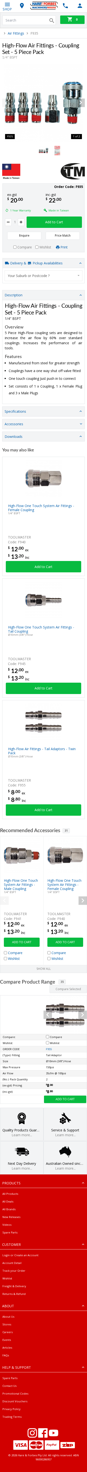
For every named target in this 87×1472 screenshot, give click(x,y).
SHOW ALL (43, 969)
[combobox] (43, 275)
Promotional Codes (15, 1393)
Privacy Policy (11, 1409)
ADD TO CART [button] (21, 942)
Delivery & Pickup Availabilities (36, 263)
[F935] (43, 103)
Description (13, 295)
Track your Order (13, 1270)
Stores (6, 1324)
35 (62, 982)
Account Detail (12, 1263)
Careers (7, 1332)
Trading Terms (12, 1417)
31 (66, 831)
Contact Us (9, 1386)
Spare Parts (9, 1232)
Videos (6, 1224)
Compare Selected (68, 989)
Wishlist (7, 1278)
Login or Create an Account (20, 1255)
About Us (8, 1316)
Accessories (14, 424)
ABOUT (8, 1306)
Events (6, 1340)
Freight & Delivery (14, 1286)
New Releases (11, 1217)
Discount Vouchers (14, 1401)
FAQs (5, 1355)
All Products (10, 1194)
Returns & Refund (14, 1294)
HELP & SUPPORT (16, 1367)
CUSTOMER (11, 1244)
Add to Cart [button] (54, 222)
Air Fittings (16, 33)
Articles (7, 1347)
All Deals (7, 1201)
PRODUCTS (11, 1183)
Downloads (13, 436)
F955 (49, 1049)
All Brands (8, 1209)
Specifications (15, 411)
